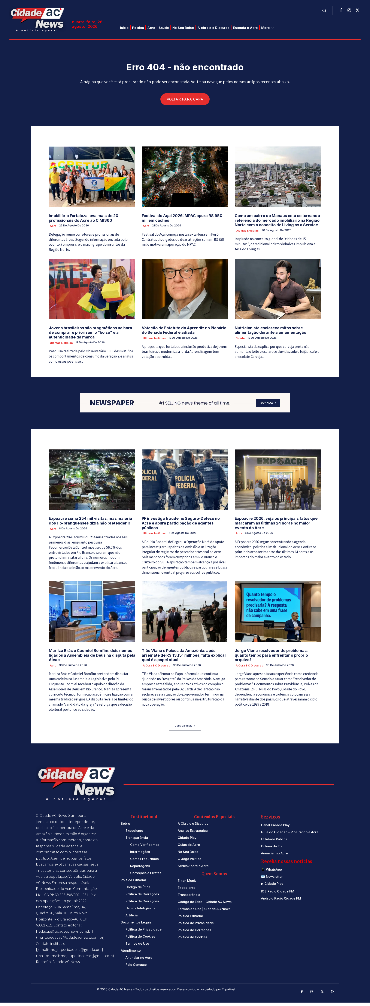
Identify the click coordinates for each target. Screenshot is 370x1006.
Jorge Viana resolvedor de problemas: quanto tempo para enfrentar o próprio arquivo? (271, 655)
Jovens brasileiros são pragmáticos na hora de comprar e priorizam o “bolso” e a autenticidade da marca (90, 332)
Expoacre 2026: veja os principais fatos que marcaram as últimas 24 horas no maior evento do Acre (276, 523)
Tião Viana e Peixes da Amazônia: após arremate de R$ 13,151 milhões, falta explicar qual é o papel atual (184, 655)
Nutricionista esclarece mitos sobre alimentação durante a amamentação (270, 330)
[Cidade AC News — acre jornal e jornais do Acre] (38, 19)
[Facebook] (341, 11)
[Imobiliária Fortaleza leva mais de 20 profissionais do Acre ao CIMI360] (92, 176)
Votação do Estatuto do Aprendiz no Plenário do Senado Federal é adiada (184, 330)
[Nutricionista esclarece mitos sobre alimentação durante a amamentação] (278, 289)
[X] (357, 11)
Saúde (240, 338)
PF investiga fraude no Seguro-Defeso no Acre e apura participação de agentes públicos (181, 523)
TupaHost (229, 989)
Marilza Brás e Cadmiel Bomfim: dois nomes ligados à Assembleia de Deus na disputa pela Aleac (92, 655)
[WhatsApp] (332, 992)
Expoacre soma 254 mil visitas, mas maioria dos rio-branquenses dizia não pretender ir (90, 520)
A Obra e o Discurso (156, 665)
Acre (53, 225)
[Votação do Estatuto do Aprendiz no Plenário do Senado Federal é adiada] (185, 289)
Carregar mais (183, 725)
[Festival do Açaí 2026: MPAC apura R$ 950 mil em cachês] (185, 176)
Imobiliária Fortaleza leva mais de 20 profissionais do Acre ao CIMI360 (83, 218)
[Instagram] (349, 11)
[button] (324, 10)
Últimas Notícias (247, 230)
